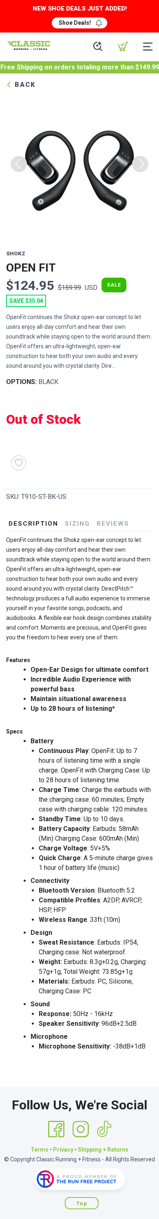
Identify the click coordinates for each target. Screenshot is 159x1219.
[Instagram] (80, 1129)
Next (140, 164)
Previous (19, 164)
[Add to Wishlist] (18, 462)
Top (81, 1203)
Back (23, 84)
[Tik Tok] (104, 1129)
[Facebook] (56, 1129)
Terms (40, 1149)
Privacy (63, 1149)
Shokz (15, 253)
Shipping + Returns (103, 1149)
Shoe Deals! (75, 22)
